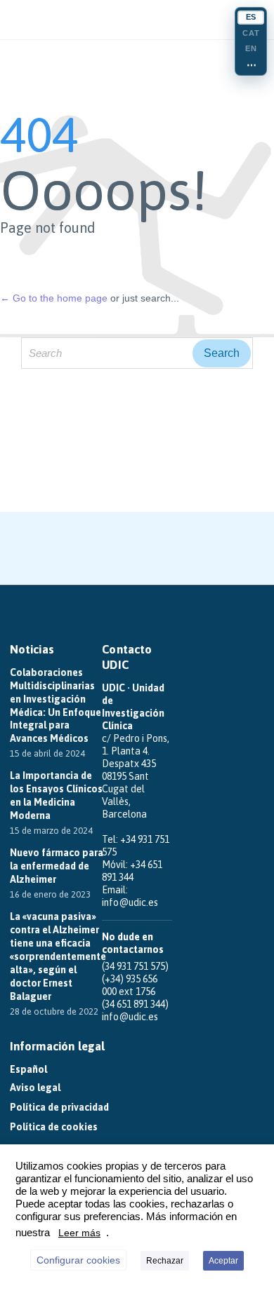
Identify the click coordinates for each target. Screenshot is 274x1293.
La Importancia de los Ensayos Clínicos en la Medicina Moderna (56, 795)
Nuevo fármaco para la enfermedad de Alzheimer (56, 866)
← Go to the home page (53, 298)
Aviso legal (35, 1087)
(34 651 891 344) (135, 1004)
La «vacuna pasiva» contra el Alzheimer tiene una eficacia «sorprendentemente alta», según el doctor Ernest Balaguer (58, 956)
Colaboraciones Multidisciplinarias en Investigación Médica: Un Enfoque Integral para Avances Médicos (55, 705)
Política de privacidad (59, 1107)
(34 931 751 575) (135, 966)
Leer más (79, 1232)
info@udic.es (130, 902)
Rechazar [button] (164, 1261)
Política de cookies (54, 1126)
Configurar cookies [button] (78, 1260)
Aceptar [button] (223, 1261)
